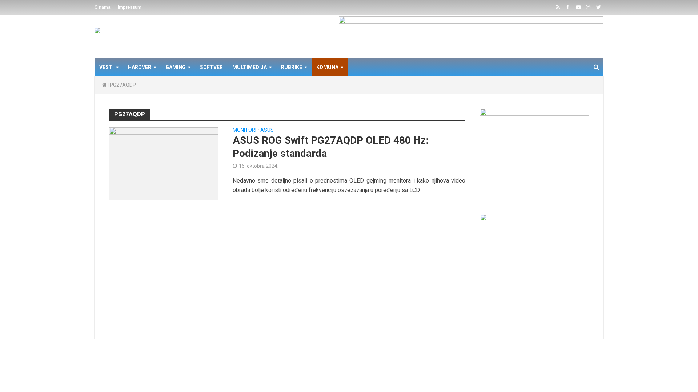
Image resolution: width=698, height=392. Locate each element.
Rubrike (291, 67)
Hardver (139, 67)
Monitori (244, 130)
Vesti (106, 67)
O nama (103, 7)
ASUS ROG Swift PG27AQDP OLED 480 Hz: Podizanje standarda (331, 146)
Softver (211, 67)
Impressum (129, 7)
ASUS (267, 130)
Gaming (175, 67)
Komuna (327, 67)
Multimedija (249, 67)
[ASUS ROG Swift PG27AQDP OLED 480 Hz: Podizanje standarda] (163, 163)
